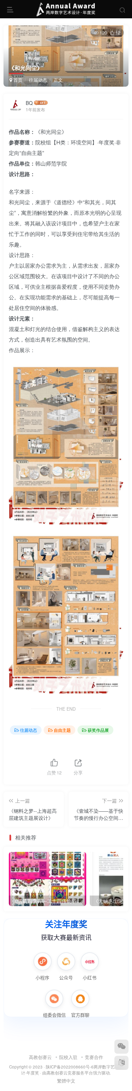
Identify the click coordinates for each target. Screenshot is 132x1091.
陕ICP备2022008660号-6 (70, 1067)
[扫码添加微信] (121, 1047)
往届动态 (38, 79)
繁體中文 (66, 1080)
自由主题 (62, 730)
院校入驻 (68, 1057)
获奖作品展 (98, 730)
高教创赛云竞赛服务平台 (69, 1073)
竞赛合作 (94, 1057)
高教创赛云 (40, 1057)
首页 (17, 79)
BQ (29, 102)
